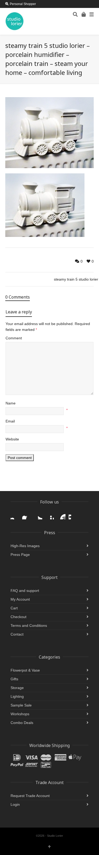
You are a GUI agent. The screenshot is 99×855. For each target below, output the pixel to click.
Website (12, 439)
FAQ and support (25, 590)
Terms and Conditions (29, 625)
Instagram (15, 515)
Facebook (26, 515)
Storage (17, 688)
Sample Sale (21, 705)
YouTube (61, 515)
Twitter (38, 515)
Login (15, 804)
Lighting (17, 696)
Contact (17, 634)
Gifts (14, 679)
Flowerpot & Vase (25, 670)
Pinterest (49, 515)
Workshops (20, 714)
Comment (14, 338)
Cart (14, 608)
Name (11, 403)
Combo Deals (22, 723)
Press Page (20, 554)
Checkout (18, 617)
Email (10, 421)
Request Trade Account (30, 796)
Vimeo (73, 515)
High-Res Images (25, 546)
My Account (20, 599)
